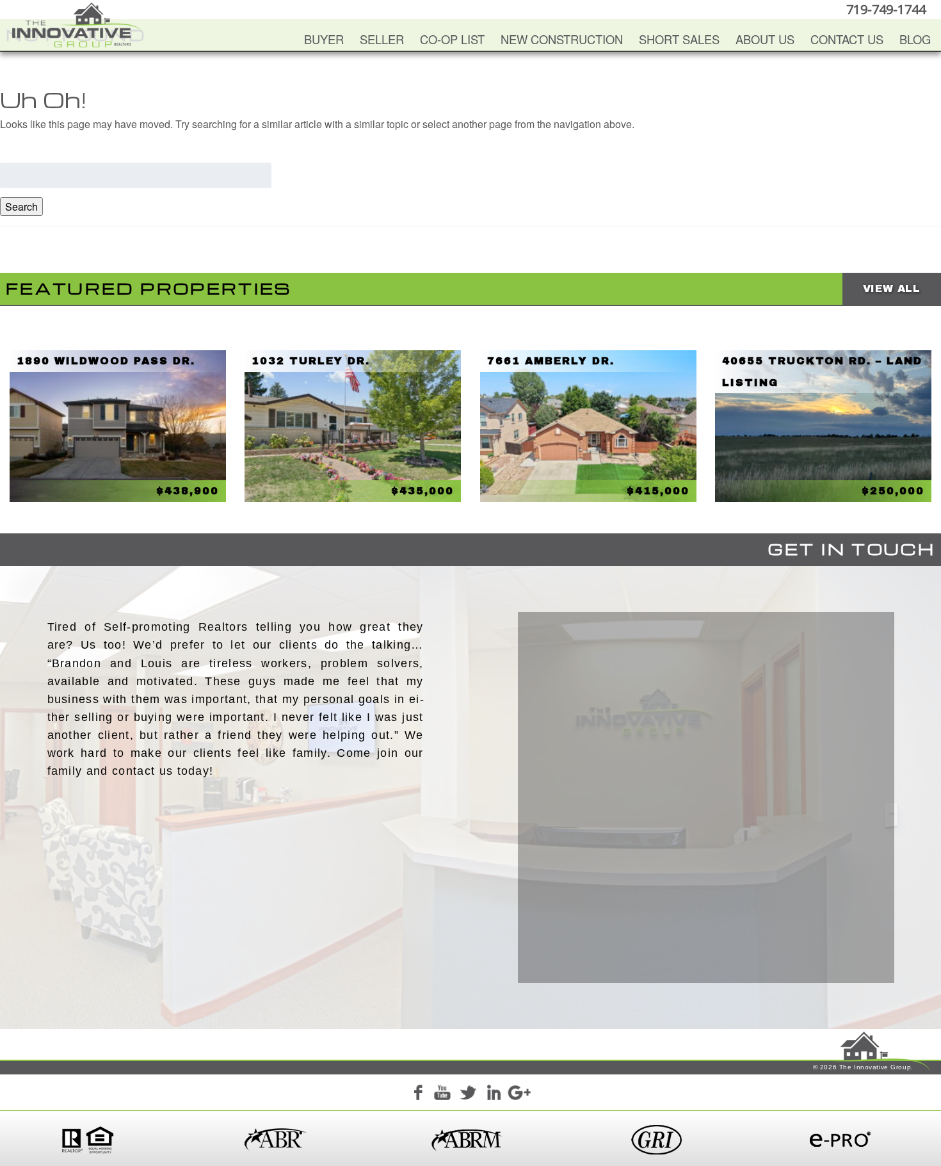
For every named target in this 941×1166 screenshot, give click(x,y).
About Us (765, 39)
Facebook (417, 1094)
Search (21, 206)
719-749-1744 (886, 9)
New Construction (562, 39)
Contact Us (846, 39)
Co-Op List (452, 39)
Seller (382, 39)
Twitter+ (467, 1094)
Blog (915, 39)
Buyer (324, 39)
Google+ (518, 1094)
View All (892, 288)
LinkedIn (493, 1094)
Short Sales (679, 39)
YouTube (442, 1094)
